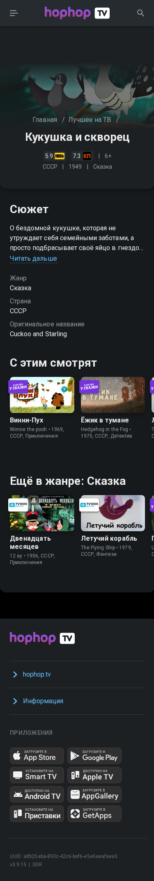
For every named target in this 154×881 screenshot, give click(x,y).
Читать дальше (33, 258)
